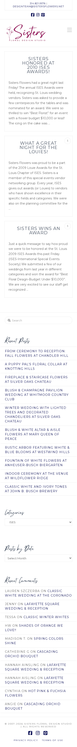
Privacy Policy (26, 740)
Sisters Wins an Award (38, 230)
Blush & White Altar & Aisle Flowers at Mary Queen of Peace (33, 434)
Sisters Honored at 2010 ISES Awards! (38, 65)
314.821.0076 (38, 3)
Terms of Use (52, 740)
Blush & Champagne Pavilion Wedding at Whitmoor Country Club (37, 394)
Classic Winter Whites (46, 617)
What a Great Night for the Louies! (38, 147)
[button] (69, 30)
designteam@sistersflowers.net (38, 6)
